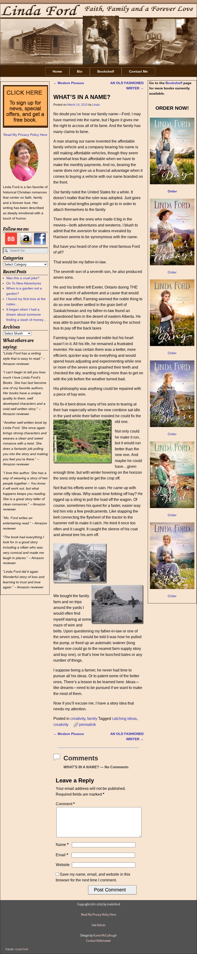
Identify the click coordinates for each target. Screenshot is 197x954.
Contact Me (138, 71)
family (92, 719)
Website (63, 865)
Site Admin (98, 925)
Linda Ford (21, 949)
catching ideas (124, 719)
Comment (65, 804)
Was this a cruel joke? (22, 278)
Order (172, 272)
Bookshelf (105, 71)
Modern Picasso (68, 83)
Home (57, 71)
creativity (77, 719)
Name (62, 845)
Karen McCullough (105, 935)
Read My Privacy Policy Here (25, 135)
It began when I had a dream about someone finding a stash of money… (26, 314)
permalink (87, 725)
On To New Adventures (23, 283)
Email (62, 855)
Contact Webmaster (98, 940)
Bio (79, 71)
